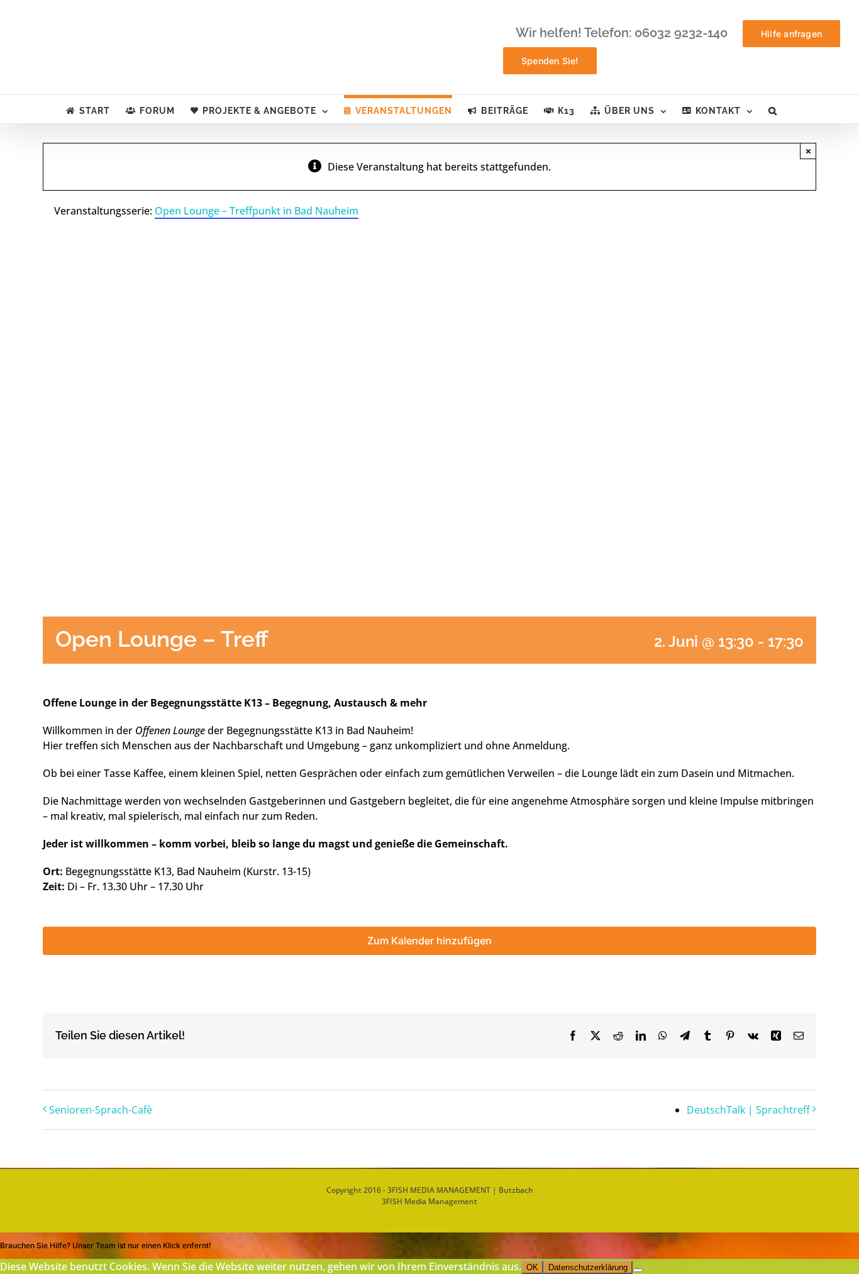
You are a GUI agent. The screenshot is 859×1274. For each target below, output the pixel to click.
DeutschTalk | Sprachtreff (748, 1110)
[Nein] (638, 1270)
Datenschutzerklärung (588, 1267)
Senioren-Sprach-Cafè (100, 1110)
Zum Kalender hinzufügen (429, 941)
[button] (772, 109)
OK (532, 1267)
